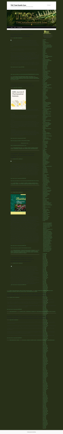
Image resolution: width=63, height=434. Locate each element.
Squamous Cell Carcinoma (47, 202)
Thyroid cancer (45, 213)
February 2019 (45, 345)
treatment (17, 79)
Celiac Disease (45, 72)
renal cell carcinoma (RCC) (47, 190)
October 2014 (45, 399)
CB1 (14, 78)
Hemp (25, 78)
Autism (44, 58)
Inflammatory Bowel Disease (47, 135)
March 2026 (45, 258)
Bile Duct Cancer (45, 62)
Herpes (44, 130)
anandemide (15, 251)
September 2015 (45, 388)
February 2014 (45, 408)
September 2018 (45, 350)
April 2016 (44, 381)
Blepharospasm (45, 64)
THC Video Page (19, 27)
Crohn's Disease (45, 89)
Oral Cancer (45, 168)
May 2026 (44, 256)
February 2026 (45, 259)
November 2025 (45, 262)
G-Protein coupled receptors (48, 311)
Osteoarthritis (45, 169)
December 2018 (45, 347)
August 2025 (45, 266)
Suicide (44, 208)
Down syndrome (45, 97)
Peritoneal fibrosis (46, 179)
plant (11, 79)
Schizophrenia (45, 195)
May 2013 (44, 417)
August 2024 (45, 278)
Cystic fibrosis (45, 90)
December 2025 (45, 261)
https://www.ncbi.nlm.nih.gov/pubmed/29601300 (18, 284)
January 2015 (45, 396)
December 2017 (45, 360)
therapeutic (14, 79)
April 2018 (44, 356)
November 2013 (45, 411)
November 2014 (45, 398)
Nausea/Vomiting (45, 158)
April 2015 (44, 393)
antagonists (18, 251)
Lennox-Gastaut (30, 76)
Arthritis (44, 51)
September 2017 (45, 363)
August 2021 (45, 314)
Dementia (44, 91)
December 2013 (45, 410)
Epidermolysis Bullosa (46, 106)
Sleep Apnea (45, 200)
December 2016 (45, 372)
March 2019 (45, 344)
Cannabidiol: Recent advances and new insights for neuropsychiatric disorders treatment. (22, 155)
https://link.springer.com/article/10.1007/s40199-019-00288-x (20, 140)
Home (12, 27)
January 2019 (45, 346)
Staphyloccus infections (46, 203)
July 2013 (44, 415)
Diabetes (11, 290)
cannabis (12, 78)
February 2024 (45, 284)
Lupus (44, 148)
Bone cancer (45, 65)
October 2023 (45, 289)
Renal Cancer (45, 189)
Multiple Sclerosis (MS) (46, 155)
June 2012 (44, 427)
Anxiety (44, 50)
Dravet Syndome (15, 76)
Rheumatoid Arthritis (46, 194)
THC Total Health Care (18, 5)
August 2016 (45, 376)
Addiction (44, 41)
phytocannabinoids (36, 78)
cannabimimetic (28, 251)
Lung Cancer (45, 147)
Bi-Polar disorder (45, 61)
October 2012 (45, 425)
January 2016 (45, 384)
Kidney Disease (45, 142)
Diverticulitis (45, 96)
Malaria (44, 150)
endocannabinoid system (20, 78)
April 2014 (44, 406)
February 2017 (45, 370)
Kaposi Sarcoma (45, 141)
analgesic (26, 147)
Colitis (44, 81)
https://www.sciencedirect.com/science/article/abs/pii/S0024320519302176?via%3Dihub (25, 180)
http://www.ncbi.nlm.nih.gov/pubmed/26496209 (14, 309)
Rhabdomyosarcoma (46, 193)
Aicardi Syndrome (46, 42)
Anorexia (44, 49)
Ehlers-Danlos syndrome (47, 102)
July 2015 (44, 390)
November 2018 (45, 348)
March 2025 (45, 271)
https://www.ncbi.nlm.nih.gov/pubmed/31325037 (18, 138)
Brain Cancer (45, 66)
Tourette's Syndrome (46, 214)
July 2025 (44, 267)
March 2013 (45, 419)
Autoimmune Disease (46, 59)
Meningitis (44, 152)
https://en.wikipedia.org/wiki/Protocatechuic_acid (18, 145)
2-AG (38, 250)
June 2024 (44, 280)
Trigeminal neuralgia (46, 216)
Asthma (44, 52)
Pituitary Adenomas (46, 180)
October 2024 (45, 276)
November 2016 (45, 373)
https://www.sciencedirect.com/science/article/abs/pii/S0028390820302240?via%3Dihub (25, 74)
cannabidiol (16, 77)
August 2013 (45, 414)
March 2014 (45, 407)
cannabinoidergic (31, 77)
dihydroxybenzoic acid (24, 143)
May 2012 (44, 428)
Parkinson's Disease (46, 177)
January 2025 (45, 273)
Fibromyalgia (45, 110)
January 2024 (45, 285)
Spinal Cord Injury (46, 201)
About (15, 27)
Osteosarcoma (45, 171)
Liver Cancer (45, 145)
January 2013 (45, 421)
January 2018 (45, 359)
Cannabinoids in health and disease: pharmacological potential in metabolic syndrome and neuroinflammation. (22, 259)
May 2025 (44, 269)
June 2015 (44, 391)
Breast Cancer (45, 68)
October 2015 (45, 387)
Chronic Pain (45, 79)
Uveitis (44, 220)
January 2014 (45, 409)
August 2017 (45, 364)
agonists (12, 251)
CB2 (19, 183)
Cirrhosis (44, 80)
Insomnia (44, 136)
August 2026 (45, 253)
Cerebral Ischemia (46, 73)
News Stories (45, 164)
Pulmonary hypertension (47, 188)
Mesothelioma (45, 153)
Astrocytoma (45, 53)
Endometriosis (45, 105)
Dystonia (44, 99)
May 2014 (44, 405)
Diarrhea (44, 95)
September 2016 (45, 375)
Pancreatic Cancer (46, 174)
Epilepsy (27, 76)
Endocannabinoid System (21, 76)
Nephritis (44, 159)
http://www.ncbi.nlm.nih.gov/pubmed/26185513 (14, 337)
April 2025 (44, 270)
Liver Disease (45, 146)
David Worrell (20, 37)
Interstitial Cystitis (46, 137)
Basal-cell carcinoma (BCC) (47, 60)
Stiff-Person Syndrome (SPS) (47, 204)
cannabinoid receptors (25, 77)
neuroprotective (31, 78)
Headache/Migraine (46, 125)
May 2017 (44, 367)
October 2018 (45, 349)
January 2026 (45, 260)
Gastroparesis (45, 117)
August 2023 (45, 291)
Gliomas (44, 119)
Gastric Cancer (45, 112)
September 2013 (45, 413)
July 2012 (44, 426)
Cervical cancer (45, 75)
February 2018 (45, 358)
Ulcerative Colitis (45, 218)
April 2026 (44, 257)
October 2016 (45, 374)
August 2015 (45, 389)
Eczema (44, 101)
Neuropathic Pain (45, 163)
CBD (15, 78)
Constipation (45, 83)
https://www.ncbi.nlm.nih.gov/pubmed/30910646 (18, 178)
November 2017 (45, 361)
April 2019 (44, 343)
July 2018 (44, 352)
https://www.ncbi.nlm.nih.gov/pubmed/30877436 (18, 245)
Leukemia (44, 144)
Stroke (44, 205)
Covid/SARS (45, 86)
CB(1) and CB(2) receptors (26, 148)
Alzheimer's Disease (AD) (47, 44)
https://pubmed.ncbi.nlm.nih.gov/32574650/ (17, 66)
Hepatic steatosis (45, 126)
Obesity (21, 290)
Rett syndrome (45, 192)
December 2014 (45, 397)
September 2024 (45, 277)
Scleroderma (45, 196)
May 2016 (44, 380)
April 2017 (44, 368)
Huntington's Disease (46, 132)
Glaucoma (44, 118)
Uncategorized (33, 250)
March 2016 (45, 382)
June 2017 (44, 366)
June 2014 (44, 404)
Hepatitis (44, 127)
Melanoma (44, 151)
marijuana (27, 78)
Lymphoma (45, 149)
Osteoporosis (45, 170)
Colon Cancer (45, 82)
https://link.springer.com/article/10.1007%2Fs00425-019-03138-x (21, 247)
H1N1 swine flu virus (46, 122)
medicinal (14, 252)
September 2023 (45, 290)
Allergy (44, 43)
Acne (44, 40)
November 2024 (45, 275)
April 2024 (44, 282)
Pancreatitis (45, 175)
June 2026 (44, 255)
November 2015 (45, 386)
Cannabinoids (36, 77)
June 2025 (44, 268)
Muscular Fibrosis (46, 157)
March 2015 (45, 394)
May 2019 (44, 342)
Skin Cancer (45, 199)
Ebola (44, 100)
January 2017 (45, 371)
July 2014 (44, 403)
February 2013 (45, 420)
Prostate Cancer (45, 185)
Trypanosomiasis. (46, 217)
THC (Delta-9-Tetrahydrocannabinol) (26, 250)
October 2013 (45, 412)
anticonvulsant (13, 77)
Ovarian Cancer (45, 172)
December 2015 (45, 385)
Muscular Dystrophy (46, 156)
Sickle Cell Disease (46, 198)
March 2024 (45, 283)
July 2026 (44, 254)
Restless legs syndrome (46, 191)
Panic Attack (45, 176)
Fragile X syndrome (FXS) (47, 111)
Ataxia (44, 54)
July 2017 (44, 365)
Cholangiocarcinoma (46, 76)
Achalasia (44, 39)
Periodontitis (45, 178)
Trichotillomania (45, 215)
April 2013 (44, 418)
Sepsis (44, 197)
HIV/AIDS (44, 131)
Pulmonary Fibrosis (46, 187)
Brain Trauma (45, 67)
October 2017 (45, 362)
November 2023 (45, 288)
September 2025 (45, 265)
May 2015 (44, 392)
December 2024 (45, 274)
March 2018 (45, 357)
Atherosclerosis (45, 55)
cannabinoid (20, 77)
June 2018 (44, 353)
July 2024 (44, 279)
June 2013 (44, 416)
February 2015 (45, 395)
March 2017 (45, 369)
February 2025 (45, 272)
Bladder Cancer (45, 63)
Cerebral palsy (45, 74)
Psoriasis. (44, 186)
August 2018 (45, 351)
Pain (21, 147)
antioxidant (29, 147)
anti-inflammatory (23, 251)
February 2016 (45, 383)
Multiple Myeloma (46, 154)
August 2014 (45, 402)
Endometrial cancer (46, 104)
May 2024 (44, 281)
